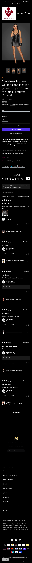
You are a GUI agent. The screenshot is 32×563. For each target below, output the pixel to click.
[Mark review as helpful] (28, 224)
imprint (5, 484)
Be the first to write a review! (16, 451)
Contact (5, 510)
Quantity (4, 116)
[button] (24, 179)
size (3, 110)
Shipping (12, 104)
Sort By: (20, 196)
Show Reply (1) (6, 286)
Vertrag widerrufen (25, 561)
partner (5, 493)
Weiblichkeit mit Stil (13, 557)
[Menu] (29, 13)
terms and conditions (10, 475)
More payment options (16, 133)
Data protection (8, 479)
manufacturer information (11, 506)
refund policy (7, 488)
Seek (4, 471)
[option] (8, 71)
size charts (6, 501)
